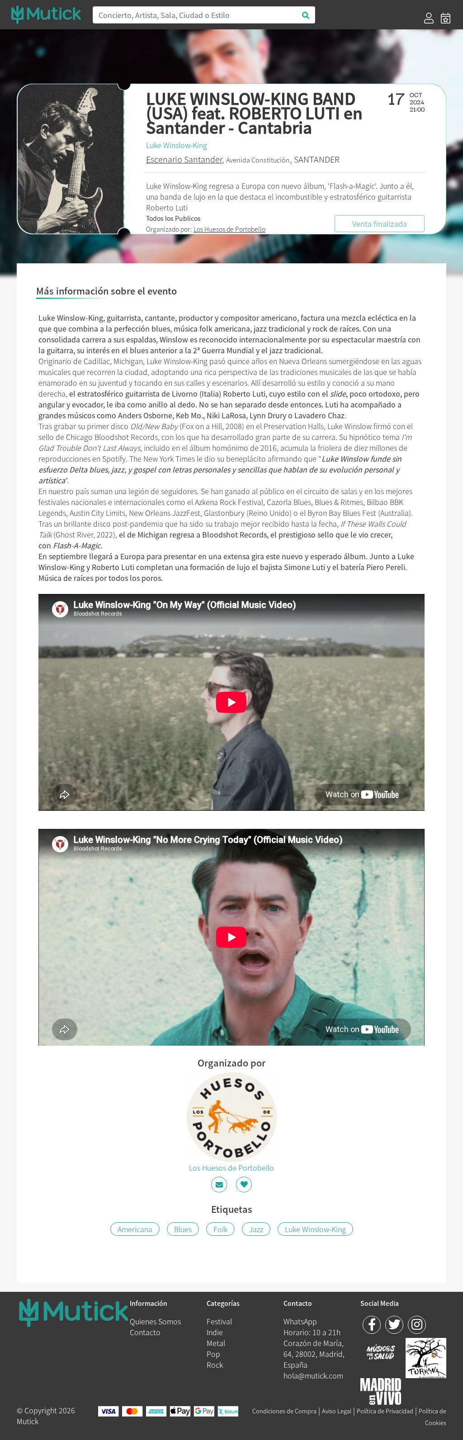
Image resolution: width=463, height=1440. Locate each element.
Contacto (145, 1332)
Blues (183, 1229)
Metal (216, 1342)
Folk (220, 1229)
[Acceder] (429, 18)
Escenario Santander (184, 159)
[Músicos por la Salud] (380, 1352)
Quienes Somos (155, 1321)
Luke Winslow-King (176, 145)
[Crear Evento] (445, 18)
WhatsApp (300, 1321)
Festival (219, 1321)
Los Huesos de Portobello (229, 229)
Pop (213, 1353)
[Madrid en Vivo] (426, 1356)
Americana (135, 1229)
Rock (215, 1364)
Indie (215, 1332)
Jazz (256, 1229)
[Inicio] (46, 14)
